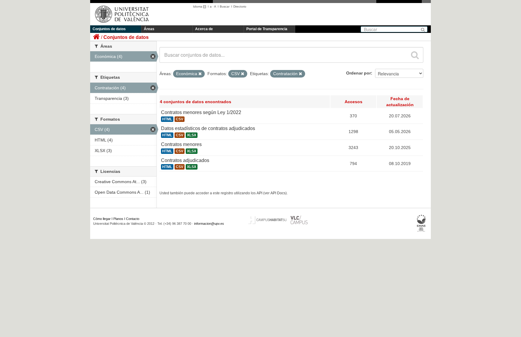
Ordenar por (358, 73)
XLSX (191, 135)
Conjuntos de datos (109, 29)
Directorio (239, 6)
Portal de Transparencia (266, 29)
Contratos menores (181, 144)
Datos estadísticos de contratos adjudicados (208, 128)
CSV (179, 119)
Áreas (149, 29)
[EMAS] (421, 223)
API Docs (278, 193)
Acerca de (204, 29)
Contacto (132, 219)
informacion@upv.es (209, 223)
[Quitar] (200, 74)
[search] (415, 54)
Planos (118, 219)
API (259, 193)
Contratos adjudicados (185, 160)
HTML (167, 119)
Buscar (224, 6)
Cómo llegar (102, 219)
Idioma (198, 6)
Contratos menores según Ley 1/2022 (201, 112)
